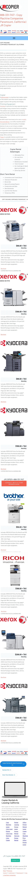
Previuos (9, 871)
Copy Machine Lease (8, 825)
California (11, 873)
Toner (2, 137)
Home (5, 873)
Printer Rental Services (16, 834)
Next (4, 871)
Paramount (19, 873)
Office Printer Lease (25, 842)
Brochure (3, 268)
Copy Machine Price (25, 836)
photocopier (4, 97)
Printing (2, 106)
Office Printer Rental (25, 825)
